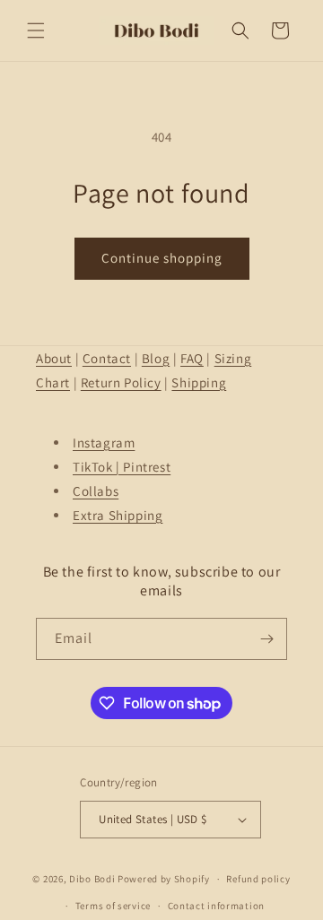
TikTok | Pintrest (121, 466)
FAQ (192, 358)
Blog (156, 358)
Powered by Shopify (164, 878)
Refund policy (258, 878)
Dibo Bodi (92, 878)
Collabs (95, 490)
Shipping (198, 382)
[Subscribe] (266, 639)
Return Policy (121, 382)
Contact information (216, 905)
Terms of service (113, 905)
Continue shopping (162, 257)
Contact (107, 358)
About (54, 358)
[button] (36, 30)
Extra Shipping (117, 515)
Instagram (104, 442)
